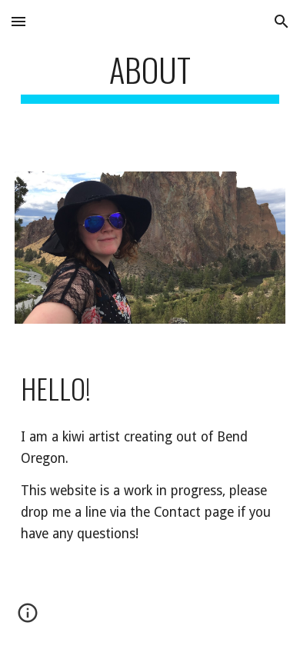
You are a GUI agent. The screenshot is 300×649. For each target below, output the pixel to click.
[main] (150, 76)
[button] (18, 21)
